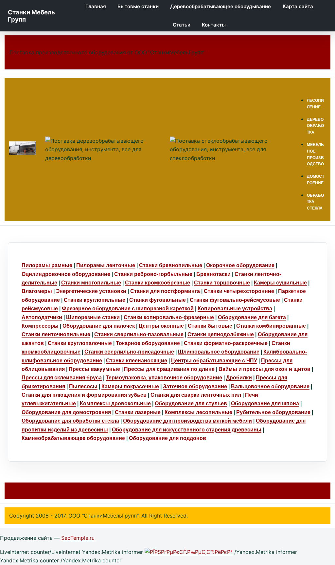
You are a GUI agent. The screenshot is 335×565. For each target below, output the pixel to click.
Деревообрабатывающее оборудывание (220, 6)
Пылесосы (83, 386)
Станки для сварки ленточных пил (195, 395)
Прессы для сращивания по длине (169, 369)
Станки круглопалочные (80, 343)
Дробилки (239, 377)
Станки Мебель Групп (31, 16)
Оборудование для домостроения (66, 412)
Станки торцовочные (222, 282)
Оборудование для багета (252, 317)
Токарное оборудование (148, 343)
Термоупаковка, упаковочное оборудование (164, 377)
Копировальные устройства (235, 308)
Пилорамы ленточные (105, 265)
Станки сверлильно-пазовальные (139, 334)
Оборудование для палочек (98, 326)
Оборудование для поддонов (167, 438)
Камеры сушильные (280, 282)
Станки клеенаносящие (136, 360)
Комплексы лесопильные (198, 412)
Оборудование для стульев (191, 403)
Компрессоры (40, 326)
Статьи (181, 25)
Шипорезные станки (93, 317)
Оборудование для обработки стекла (70, 421)
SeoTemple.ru (78, 538)
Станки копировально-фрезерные (169, 317)
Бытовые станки (138, 6)
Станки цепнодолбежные (220, 334)
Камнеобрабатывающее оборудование (73, 438)
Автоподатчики (42, 317)
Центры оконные (161, 326)
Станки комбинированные (271, 326)
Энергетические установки (91, 291)
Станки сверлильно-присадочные (129, 352)
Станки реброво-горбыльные (153, 274)
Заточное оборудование (195, 386)
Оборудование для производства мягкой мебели (187, 421)
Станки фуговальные (157, 300)
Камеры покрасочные (130, 386)
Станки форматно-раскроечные (226, 343)
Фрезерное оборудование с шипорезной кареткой (128, 308)
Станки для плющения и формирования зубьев (84, 395)
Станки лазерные (138, 412)
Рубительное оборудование (273, 412)
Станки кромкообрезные (157, 282)
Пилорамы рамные (47, 265)
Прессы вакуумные (94, 369)
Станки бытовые (210, 326)
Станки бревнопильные (170, 265)
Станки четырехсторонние (239, 291)
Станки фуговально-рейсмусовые (235, 300)
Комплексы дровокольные (115, 403)
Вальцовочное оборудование (270, 386)
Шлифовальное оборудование (218, 352)
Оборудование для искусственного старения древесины (186, 429)
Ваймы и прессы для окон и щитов (264, 369)
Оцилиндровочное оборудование (66, 274)
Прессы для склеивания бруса (62, 377)
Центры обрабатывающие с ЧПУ (214, 360)
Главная (95, 6)
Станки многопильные (91, 282)
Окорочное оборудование (240, 265)
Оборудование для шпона (265, 403)
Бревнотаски (213, 274)
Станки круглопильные (94, 300)
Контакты (214, 25)
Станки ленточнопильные (56, 334)
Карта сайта (298, 6)
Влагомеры (37, 291)
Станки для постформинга (165, 291)
